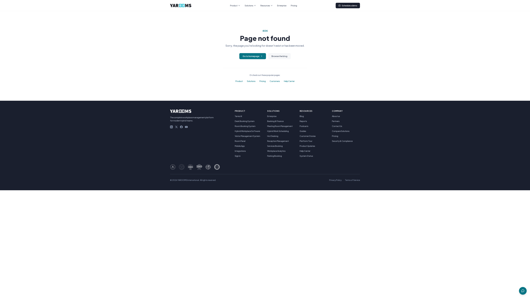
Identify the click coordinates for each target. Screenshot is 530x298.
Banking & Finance (275, 121)
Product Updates (307, 146)
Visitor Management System (247, 136)
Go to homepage (251, 56)
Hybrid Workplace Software (247, 131)
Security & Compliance (342, 141)
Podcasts (304, 126)
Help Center (289, 81)
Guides (303, 131)
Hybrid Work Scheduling (278, 131)
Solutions (249, 5)
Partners (336, 121)
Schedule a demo (349, 5)
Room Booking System (245, 126)
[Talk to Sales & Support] (523, 291)
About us (336, 116)
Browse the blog (279, 56)
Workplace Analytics (276, 151)
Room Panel (240, 141)
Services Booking (275, 146)
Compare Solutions (340, 131)
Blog (302, 116)
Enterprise (281, 5)
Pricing (294, 5)
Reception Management (278, 141)
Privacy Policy (335, 180)
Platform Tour (306, 141)
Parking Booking (274, 156)
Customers (275, 81)
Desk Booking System (245, 121)
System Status (306, 156)
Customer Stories (308, 136)
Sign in (238, 156)
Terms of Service (352, 180)
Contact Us (337, 126)
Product (234, 5)
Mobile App (240, 146)
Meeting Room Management (280, 126)
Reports (303, 121)
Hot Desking (272, 136)
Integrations (240, 151)
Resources (265, 5)
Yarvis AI (238, 116)
